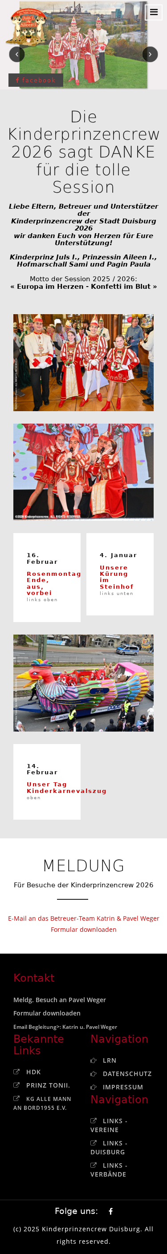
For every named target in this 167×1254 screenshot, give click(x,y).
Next (150, 54)
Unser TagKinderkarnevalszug (67, 790)
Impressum (123, 1087)
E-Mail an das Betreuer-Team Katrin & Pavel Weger (83, 918)
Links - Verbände (109, 1169)
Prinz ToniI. (48, 1085)
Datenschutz (127, 1073)
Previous (17, 54)
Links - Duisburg (109, 1147)
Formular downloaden (84, 929)
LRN (110, 1060)
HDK (33, 1072)
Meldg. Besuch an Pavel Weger (59, 999)
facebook (38, 80)
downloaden (62, 1013)
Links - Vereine (109, 1125)
